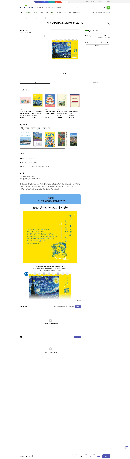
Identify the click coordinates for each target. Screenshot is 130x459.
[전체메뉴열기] (21, 12)
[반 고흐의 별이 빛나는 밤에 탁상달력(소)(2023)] (37, 105)
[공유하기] (108, 23)
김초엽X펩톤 (29, 12)
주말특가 (52, 12)
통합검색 (39, 7)
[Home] (20, 18)
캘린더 (48, 18)
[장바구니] (103, 7)
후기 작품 (33, 129)
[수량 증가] (69, 456)
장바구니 (90, 456)
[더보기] (79, 12)
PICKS (69, 12)
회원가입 (86, 1)
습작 (49, 129)
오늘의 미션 (94, 12)
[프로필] (108, 7)
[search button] (75, 7)
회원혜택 (94, 1)
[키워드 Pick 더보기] (80, 140)
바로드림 (98, 456)
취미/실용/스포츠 (32, 18)
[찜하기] (74, 456)
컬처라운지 (75, 12)
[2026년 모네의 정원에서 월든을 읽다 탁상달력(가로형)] (25, 105)
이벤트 (46, 12)
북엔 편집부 (22, 30)
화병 (39, 129)
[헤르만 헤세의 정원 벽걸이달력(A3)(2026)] (62, 105)
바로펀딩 (59, 12)
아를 (22, 129)
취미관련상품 (41, 18)
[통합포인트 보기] (90, 36)
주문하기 (106, 456)
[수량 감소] (65, 456)
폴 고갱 (27, 129)
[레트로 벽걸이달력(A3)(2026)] (74, 105)
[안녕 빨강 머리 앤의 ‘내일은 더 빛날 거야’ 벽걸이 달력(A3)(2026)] (50, 105)
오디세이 (36, 12)
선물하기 (82, 456)
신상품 (64, 12)
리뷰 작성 (78, 306)
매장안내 (104, 1)
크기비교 (64, 73)
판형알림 (47, 166)
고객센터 (108, 1)
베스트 (41, 12)
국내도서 (24, 18)
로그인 (91, 1)
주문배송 (100, 1)
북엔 (21, 32)
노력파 (44, 129)
